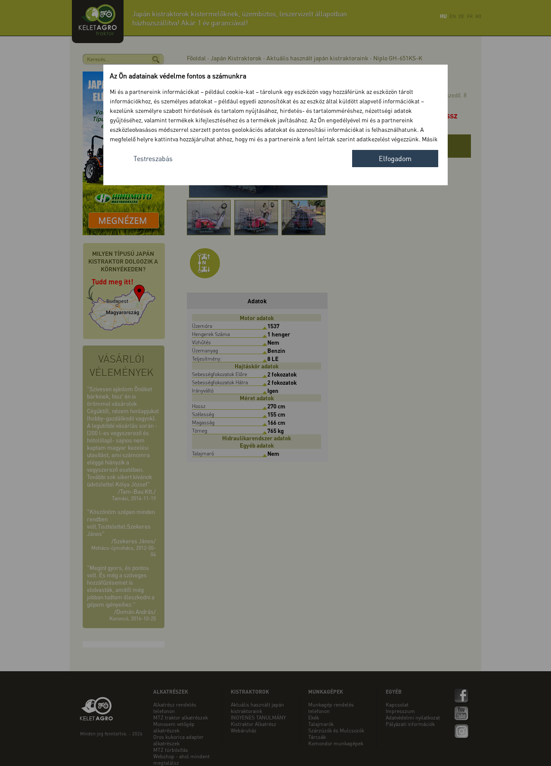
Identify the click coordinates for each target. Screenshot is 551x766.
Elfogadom (395, 158)
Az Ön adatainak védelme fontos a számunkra (178, 75)
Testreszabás (153, 158)
